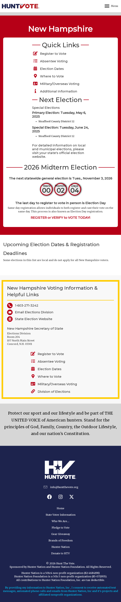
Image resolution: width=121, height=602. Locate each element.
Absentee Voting (53, 61)
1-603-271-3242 (25, 305)
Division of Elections (54, 392)
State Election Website (32, 319)
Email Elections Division (33, 312)
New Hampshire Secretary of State (35, 328)
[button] (49, 497)
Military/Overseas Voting (58, 84)
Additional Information (57, 91)
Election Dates (51, 69)
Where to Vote (51, 76)
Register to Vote (52, 54)
